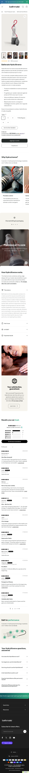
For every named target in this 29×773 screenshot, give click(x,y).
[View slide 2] (13, 224)
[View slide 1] (12, 224)
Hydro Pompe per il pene (10, 11)
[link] (17, 631)
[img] (5, 451)
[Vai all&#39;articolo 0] (3, 55)
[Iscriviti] (24, 731)
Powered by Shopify (16, 766)
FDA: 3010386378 (17, 765)
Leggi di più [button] (21, 463)
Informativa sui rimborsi (9, 768)
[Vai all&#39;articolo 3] (15, 55)
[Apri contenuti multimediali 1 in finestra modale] (24, 16)
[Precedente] (2, 2)
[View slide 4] (17, 224)
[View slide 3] (15, 224)
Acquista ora (14, 145)
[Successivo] (27, 2)
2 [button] (12, 608)
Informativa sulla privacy (19, 768)
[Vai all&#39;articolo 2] (9, 55)
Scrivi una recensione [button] (14, 441)
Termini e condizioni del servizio (14, 770)
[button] (8, 430)
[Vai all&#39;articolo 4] (21, 55)
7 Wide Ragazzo (21, 118)
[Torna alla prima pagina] (2, 11)
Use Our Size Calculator (10, 127)
